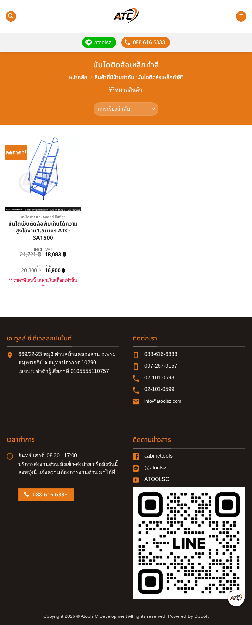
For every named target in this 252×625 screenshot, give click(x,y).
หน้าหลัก (78, 77)
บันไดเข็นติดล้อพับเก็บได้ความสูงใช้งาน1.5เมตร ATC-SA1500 (43, 231)
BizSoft (201, 616)
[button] (11, 16)
